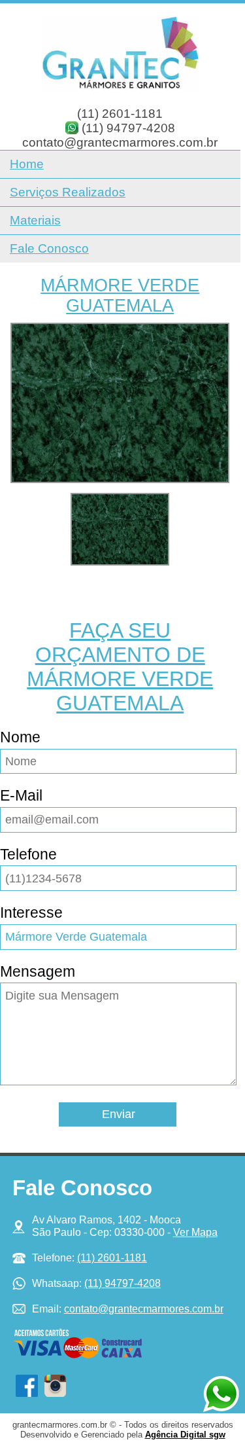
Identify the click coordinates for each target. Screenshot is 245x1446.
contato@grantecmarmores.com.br (120, 142)
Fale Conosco (49, 248)
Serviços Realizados (67, 192)
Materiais (35, 220)
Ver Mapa (195, 1232)
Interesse (31, 912)
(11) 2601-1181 (120, 113)
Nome (20, 737)
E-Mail (21, 795)
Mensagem (37, 971)
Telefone (28, 854)
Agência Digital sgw (185, 1434)
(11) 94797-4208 (128, 128)
